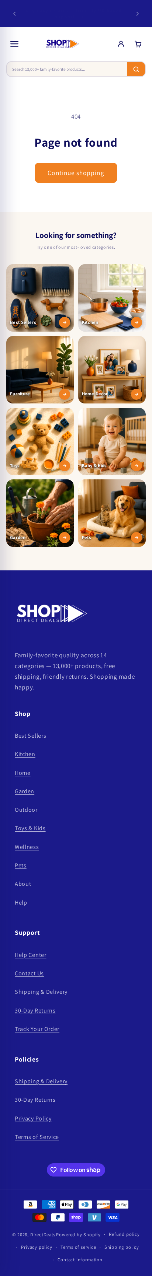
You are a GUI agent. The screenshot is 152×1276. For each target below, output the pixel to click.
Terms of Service (37, 1137)
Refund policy (124, 1234)
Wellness (27, 847)
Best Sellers (30, 736)
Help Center (30, 955)
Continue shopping (76, 172)
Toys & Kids (30, 828)
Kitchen (25, 754)
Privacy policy (36, 1247)
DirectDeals (42, 1234)
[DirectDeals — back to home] (62, 44)
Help (21, 902)
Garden (24, 791)
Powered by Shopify (78, 1234)
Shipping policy (121, 1247)
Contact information (80, 1259)
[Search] (136, 69)
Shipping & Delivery (41, 992)
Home (23, 773)
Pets (21, 865)
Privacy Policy (33, 1118)
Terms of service (78, 1247)
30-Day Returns (35, 1010)
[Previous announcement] (14, 14)
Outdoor (26, 810)
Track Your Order (37, 1029)
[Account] (121, 44)
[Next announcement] (137, 14)
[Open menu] (14, 44)
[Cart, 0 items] (138, 44)
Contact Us (29, 973)
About (23, 884)
